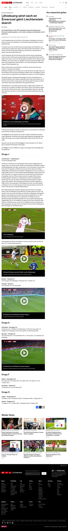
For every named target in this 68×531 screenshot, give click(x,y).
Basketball (31, 7)
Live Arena (15, 7)
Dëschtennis (45, 7)
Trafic (12, 484)
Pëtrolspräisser (13, 486)
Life (21, 481)
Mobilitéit (13, 481)
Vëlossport (58, 10)
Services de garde (42, 504)
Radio (40, 2)
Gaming (50, 481)
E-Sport (58, 17)
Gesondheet (22, 486)
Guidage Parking (14, 493)
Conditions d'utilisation (11, 520)
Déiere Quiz (3, 512)
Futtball (25, 7)
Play (32, 2)
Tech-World (3, 487)
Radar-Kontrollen (14, 491)
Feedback (4, 520)
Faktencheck (3, 490)
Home (27, 2)
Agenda (30, 489)
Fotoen (59, 481)
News (10, 7)
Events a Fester (60, 484)
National (3, 483)
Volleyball (51, 7)
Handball (37, 7)
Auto (58, 489)
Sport (6, 7)
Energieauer (41, 507)
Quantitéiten (13, 507)
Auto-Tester (13, 489)
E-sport (49, 486)
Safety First (3, 491)
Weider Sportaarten (61, 20)
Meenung (3, 489)
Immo (31, 502)
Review (49, 484)
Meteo (12, 502)
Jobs (21, 502)
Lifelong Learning (23, 507)
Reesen (21, 487)
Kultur (31, 481)
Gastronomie (22, 484)
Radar (12, 504)
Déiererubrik (22, 490)
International (3, 484)
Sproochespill (4, 509)
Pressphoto (59, 494)
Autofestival (13, 487)
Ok (44, 473)
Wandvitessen (13, 508)
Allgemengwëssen (4, 504)
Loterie (40, 505)
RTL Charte (44, 520)
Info (40, 502)
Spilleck (3, 502)
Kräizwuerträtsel (4, 508)
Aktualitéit (59, 483)
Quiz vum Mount (4, 511)
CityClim (12, 509)
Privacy (17, 520)
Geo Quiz (3, 507)
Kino (30, 484)
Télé (36, 2)
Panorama (3, 486)
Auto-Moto (58, 14)
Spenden (21, 489)
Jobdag (21, 504)
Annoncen (12, 494)
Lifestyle (58, 487)
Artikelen (31, 505)
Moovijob (21, 505)
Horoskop (22, 491)
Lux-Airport (13, 490)
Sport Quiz (3, 514)
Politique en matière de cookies (26, 520)
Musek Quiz (3, 505)
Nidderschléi (13, 505)
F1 (20, 7)
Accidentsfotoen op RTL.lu (53, 520)
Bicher (30, 487)
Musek (30, 486)
